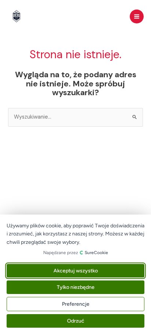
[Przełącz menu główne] (137, 16)
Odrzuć (75, 321)
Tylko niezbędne (76, 287)
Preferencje (75, 304)
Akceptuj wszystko (76, 271)
